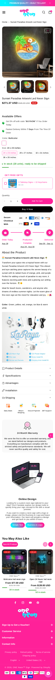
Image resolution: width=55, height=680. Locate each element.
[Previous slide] (5, 3)
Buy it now (27, 209)
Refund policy (26, 652)
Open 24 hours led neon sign (41, 580)
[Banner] (27, 337)
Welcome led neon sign (14, 579)
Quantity (6, 195)
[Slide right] (50, 87)
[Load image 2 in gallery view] (27, 86)
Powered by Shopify (40, 667)
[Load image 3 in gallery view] (41, 86)
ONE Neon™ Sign (21, 667)
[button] (4, 12)
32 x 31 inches (43, 153)
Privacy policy (11, 652)
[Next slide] (50, 3)
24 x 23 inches (10, 153)
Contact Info (8, 644)
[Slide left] (4, 87)
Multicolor (4, 143)
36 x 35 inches (10, 157)
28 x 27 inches (26, 153)
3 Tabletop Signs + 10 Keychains (32, 182)
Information (8, 637)
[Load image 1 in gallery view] (13, 86)
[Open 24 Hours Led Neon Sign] (40, 561)
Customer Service (11, 631)
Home (4, 22)
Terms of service (43, 652)
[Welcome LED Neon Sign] (14, 561)
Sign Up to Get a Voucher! (16, 625)
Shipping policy (29, 656)
